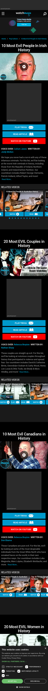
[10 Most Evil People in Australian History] (24, 201)
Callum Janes (20, 149)
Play (13, 402)
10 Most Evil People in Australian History (22, 191)
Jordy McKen (7, 152)
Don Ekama (6, 540)
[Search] (45, 13)
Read (31, 214)
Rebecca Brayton (22, 344)
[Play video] (24, 66)
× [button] (45, 648)
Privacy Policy (16, 658)
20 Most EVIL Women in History (13, 384)
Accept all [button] (12, 681)
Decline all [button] (35, 681)
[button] (9, 218)
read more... (7, 179)
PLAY (23, 24)
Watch (12, 214)
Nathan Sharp (7, 348)
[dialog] (24, 668)
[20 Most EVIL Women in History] (15, 390)
